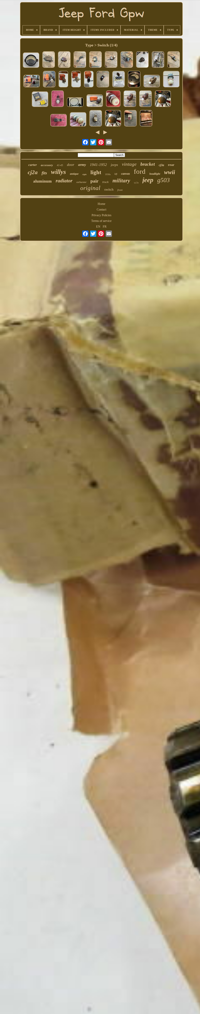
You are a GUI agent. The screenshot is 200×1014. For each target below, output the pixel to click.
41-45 (60, 165)
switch (108, 189)
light (95, 172)
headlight (154, 173)
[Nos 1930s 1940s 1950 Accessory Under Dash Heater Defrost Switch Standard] (63, 79)
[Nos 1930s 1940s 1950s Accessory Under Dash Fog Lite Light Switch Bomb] (49, 79)
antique (74, 173)
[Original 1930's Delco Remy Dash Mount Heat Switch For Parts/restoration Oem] (48, 60)
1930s (108, 174)
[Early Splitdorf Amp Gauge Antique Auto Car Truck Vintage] (31, 60)
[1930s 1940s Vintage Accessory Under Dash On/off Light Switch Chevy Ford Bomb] (58, 120)
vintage (129, 164)
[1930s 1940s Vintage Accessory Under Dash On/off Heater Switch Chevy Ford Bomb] (57, 99)
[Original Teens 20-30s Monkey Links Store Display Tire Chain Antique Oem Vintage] (146, 118)
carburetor (81, 182)
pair (94, 181)
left (115, 174)
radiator (64, 181)
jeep (147, 180)
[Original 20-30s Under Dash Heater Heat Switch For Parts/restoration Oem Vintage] (95, 60)
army (82, 165)
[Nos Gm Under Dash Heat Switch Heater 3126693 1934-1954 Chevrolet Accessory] (40, 99)
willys (58, 171)
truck (105, 182)
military (121, 181)
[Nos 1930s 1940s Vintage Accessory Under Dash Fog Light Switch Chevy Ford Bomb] (95, 118)
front (120, 189)
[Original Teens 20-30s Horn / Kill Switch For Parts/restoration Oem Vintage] (142, 60)
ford (140, 171)
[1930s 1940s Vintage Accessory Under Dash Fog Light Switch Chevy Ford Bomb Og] (130, 118)
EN (98, 226)
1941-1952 (98, 164)
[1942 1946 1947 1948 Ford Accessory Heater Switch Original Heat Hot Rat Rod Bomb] (171, 79)
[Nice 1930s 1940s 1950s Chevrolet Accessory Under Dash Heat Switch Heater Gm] (151, 81)
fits (44, 172)
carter (32, 165)
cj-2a (136, 182)
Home (101, 203)
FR (105, 226)
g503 (163, 180)
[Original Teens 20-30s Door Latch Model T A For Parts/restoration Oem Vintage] (79, 60)
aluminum (42, 181)
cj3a (161, 165)
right (84, 174)
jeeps (114, 165)
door (70, 165)
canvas (125, 173)
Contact (101, 209)
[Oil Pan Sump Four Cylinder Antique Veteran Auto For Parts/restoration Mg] (158, 60)
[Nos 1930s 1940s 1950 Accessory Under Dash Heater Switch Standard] (89, 79)
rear (171, 165)
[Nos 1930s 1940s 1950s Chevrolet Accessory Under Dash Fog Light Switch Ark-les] (94, 101)
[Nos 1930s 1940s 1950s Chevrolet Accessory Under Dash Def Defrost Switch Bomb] (118, 79)
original (90, 188)
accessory (47, 165)
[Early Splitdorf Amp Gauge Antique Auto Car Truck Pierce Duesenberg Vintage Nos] (134, 79)
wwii (169, 172)
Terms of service (101, 221)
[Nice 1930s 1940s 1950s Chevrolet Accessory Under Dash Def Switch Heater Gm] (103, 79)
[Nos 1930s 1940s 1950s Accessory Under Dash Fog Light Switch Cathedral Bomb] (31, 81)
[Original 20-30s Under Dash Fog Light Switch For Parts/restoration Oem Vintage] (111, 60)
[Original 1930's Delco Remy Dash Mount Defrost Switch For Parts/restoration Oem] (64, 60)
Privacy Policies (101, 215)
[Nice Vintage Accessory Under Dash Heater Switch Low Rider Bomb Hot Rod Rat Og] (163, 99)
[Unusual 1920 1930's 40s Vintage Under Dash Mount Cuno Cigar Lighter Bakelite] (126, 60)
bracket (147, 164)
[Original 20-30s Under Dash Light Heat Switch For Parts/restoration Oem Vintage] (173, 60)
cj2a (33, 172)
